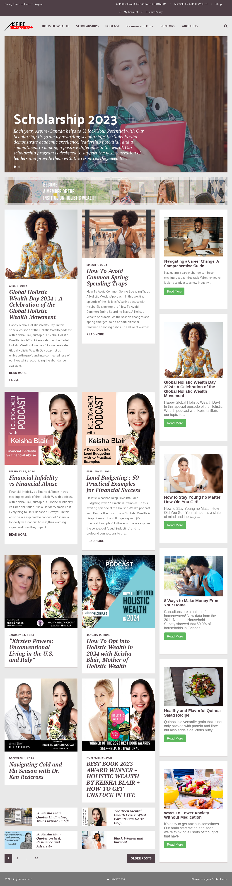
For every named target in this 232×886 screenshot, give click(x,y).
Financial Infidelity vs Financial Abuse (33, 481)
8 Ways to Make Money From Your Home (192, 603)
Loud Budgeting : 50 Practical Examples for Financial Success (113, 484)
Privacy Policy (154, 11)
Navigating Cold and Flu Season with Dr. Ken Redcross (35, 771)
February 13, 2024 (99, 471)
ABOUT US (190, 26)
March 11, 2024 (97, 264)
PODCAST (112, 26)
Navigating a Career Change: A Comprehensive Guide (191, 263)
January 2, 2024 (98, 635)
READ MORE (18, 373)
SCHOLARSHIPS (87, 26)
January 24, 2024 (21, 635)
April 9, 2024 (18, 286)
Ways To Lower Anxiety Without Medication (186, 815)
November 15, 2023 (99, 757)
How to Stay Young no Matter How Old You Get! (192, 499)
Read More (174, 291)
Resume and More (140, 26)
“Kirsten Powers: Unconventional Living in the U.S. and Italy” (31, 650)
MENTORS (167, 26)
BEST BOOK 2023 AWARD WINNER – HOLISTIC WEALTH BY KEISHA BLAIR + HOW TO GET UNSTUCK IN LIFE (113, 779)
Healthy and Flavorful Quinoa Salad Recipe (192, 713)
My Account (131, 11)
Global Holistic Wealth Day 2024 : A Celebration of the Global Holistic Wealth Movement (36, 304)
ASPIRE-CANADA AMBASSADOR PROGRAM (141, 3)
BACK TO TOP (118, 879)
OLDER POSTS (141, 858)
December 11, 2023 (21, 758)
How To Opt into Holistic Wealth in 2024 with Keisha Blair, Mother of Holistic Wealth (110, 653)
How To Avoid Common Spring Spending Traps (107, 277)
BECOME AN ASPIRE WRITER (191, 3)
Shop (218, 3)
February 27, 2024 (22, 471)
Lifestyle (14, 379)
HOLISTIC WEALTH (55, 26)
